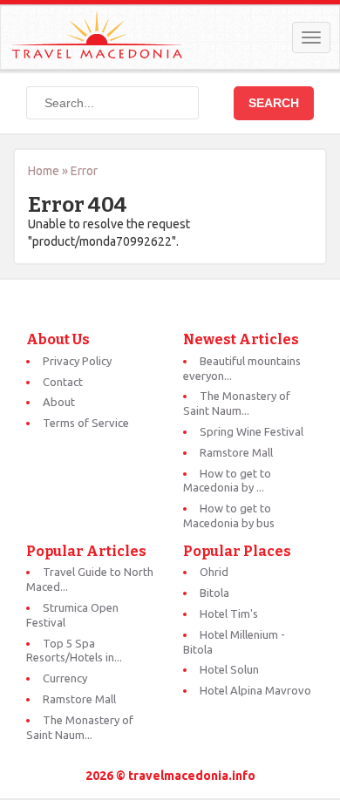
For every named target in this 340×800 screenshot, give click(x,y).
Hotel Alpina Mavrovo (255, 690)
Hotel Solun (229, 669)
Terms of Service (86, 423)
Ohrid (214, 572)
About (59, 402)
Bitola (214, 592)
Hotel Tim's (229, 613)
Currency (65, 678)
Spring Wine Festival (251, 431)
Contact (63, 382)
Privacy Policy (77, 361)
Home (43, 171)
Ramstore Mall (236, 452)
